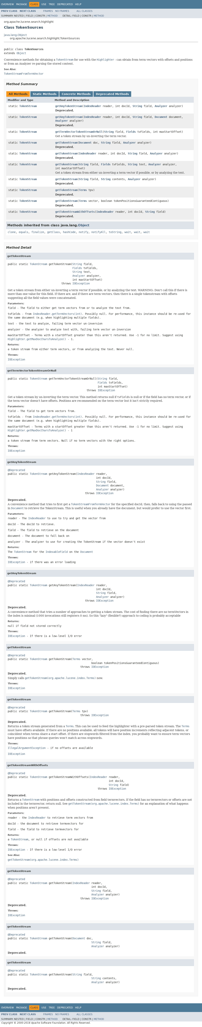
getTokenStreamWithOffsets (75, 211)
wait (127, 232)
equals (23, 232)
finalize (37, 232)
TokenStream (28, 106)
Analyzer (161, 106)
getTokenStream (66, 142)
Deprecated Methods (112, 94)
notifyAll (98, 232)
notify (83, 232)
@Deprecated (16, 470)
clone (12, 232)
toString (115, 232)
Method (52, 15)
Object (21, 53)
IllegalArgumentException (27, 748)
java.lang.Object (15, 35)
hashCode (69, 232)
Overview (7, 4)
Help (78, 4)
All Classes (85, 11)
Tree (52, 4)
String (137, 106)
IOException (81, 283)
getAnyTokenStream (68, 106)
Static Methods (44, 94)
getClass (53, 232)
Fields (131, 131)
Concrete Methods (76, 94)
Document (161, 116)
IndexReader (92, 106)
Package (21, 4)
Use (43, 4)
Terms (83, 190)
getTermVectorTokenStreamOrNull (79, 131)
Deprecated (65, 4)
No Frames (62, 11)
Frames (48, 11)
